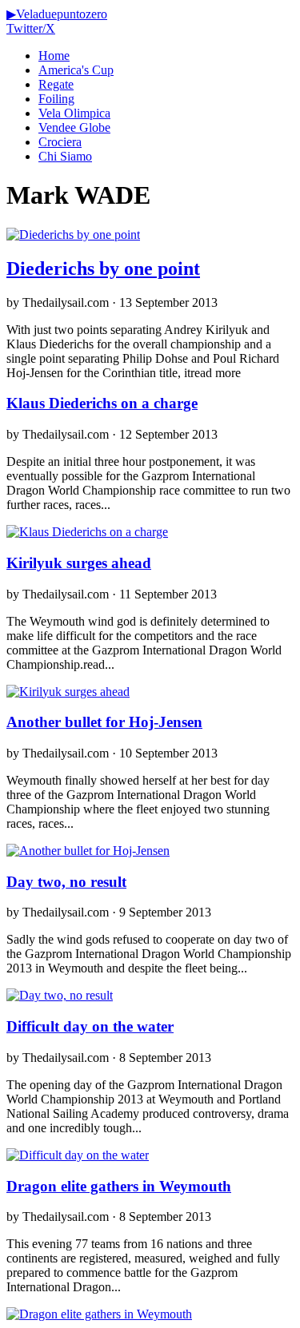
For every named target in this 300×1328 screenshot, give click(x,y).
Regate (56, 84)
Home (54, 55)
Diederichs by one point (103, 268)
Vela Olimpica (74, 113)
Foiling (56, 98)
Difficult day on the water (90, 1026)
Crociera (60, 142)
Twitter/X (30, 28)
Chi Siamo (65, 156)
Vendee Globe (74, 127)
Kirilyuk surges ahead (78, 563)
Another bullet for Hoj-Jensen (104, 722)
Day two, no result (66, 881)
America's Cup (76, 70)
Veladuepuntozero (56, 14)
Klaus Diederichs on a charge (102, 403)
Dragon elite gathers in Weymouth (118, 1186)
